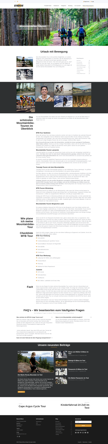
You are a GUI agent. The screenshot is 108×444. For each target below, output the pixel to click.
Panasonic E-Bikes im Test (77, 369)
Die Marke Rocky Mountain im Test (23, 62)
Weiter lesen (19, 65)
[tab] (34, 317)
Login (93, 1)
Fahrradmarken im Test (23, 352)
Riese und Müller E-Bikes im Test (24, 75)
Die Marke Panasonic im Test (78, 378)
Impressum (38, 424)
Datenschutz (38, 421)
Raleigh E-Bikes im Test (76, 360)
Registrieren (86, 1)
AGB (37, 423)
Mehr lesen (21, 391)
